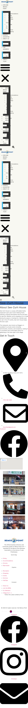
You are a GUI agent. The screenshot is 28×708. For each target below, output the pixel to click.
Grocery (10, 17)
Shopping (11, 31)
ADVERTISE (6, 37)
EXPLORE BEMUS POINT (5, 6)
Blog (9, 44)
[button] (5, 73)
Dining (10, 15)
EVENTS (5, 35)
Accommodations (13, 13)
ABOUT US (6, 38)
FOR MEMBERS (6, 130)
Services (10, 29)
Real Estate (8, 21)
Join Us (8, 55)
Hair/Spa (10, 19)
